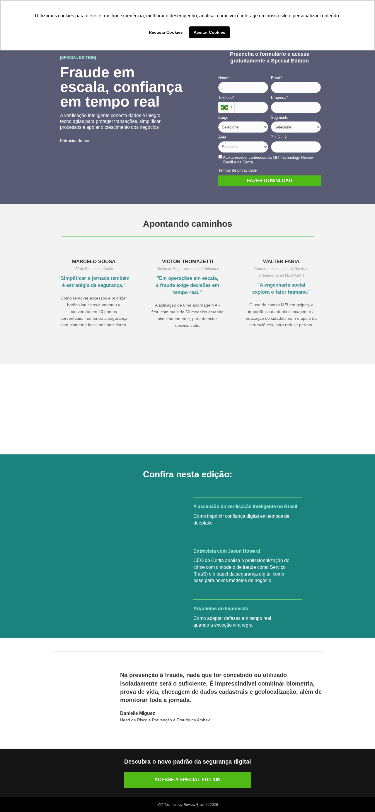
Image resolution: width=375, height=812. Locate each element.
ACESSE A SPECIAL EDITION (187, 779)
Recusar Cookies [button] (166, 32)
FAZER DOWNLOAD (269, 180)
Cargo (223, 117)
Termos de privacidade (237, 170)
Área (222, 137)
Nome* (224, 78)
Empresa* (279, 97)
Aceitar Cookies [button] (209, 32)
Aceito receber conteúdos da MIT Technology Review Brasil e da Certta (267, 159)
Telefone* (226, 97)
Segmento (279, 117)
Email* (276, 78)
